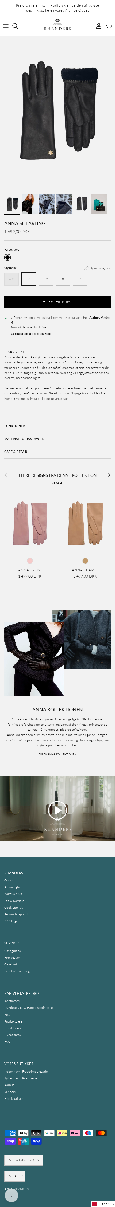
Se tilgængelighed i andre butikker (31, 333)
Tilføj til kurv (57, 302)
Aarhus (9, 1085)
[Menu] (6, 26)
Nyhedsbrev (12, 1035)
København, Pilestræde (20, 1078)
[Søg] (18, 26)
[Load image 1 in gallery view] (57, 113)
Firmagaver (12, 958)
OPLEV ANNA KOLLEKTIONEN (58, 754)
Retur (8, 1015)
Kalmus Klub (13, 894)
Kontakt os (12, 1001)
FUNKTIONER (14, 426)
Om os (9, 880)
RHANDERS (21, 1189)
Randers (10, 1092)
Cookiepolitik (13, 907)
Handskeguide (14, 1028)
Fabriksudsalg (13, 1099)
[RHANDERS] (57, 26)
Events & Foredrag (17, 971)
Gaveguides (12, 951)
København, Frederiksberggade (26, 1071)
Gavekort (10, 964)
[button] (57, 810)
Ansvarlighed (13, 887)
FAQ (7, 1042)
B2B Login (11, 921)
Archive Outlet (77, 10)
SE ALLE (57, 482)
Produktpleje (13, 1021)
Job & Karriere (14, 901)
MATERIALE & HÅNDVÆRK (24, 439)
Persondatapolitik (16, 914)
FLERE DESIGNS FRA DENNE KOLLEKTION (58, 475)
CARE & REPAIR (15, 452)
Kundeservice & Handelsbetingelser (29, 1008)
